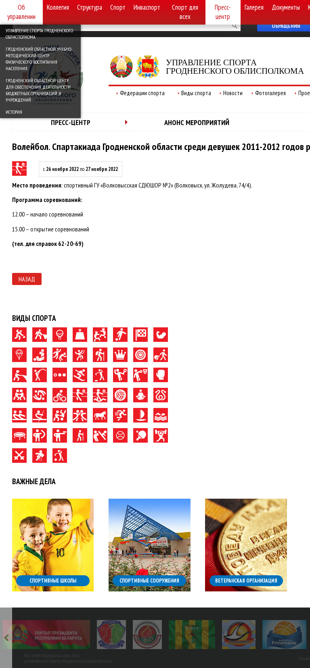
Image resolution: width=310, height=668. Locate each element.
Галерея (254, 7)
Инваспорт (147, 7)
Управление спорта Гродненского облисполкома (39, 33)
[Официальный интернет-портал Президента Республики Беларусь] (46, 634)
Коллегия (58, 7)
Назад (27, 279)
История (14, 112)
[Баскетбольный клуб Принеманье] (284, 634)
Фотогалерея (270, 93)
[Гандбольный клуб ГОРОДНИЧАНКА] (239, 634)
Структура (89, 7)
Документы (286, 7)
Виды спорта (196, 93)
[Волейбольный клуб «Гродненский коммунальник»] (111, 634)
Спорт (118, 7)
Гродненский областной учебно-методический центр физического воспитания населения (39, 58)
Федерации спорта (142, 93)
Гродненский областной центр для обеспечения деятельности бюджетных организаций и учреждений (38, 90)
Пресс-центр (223, 12)
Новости (233, 93)
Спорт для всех (185, 12)
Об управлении (21, 12)
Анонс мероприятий (196, 122)
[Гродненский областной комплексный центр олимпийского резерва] (147, 634)
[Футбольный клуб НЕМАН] (192, 634)
